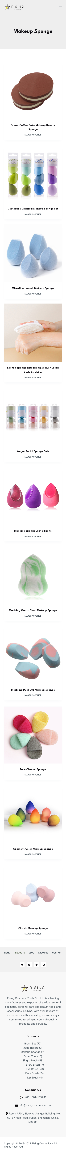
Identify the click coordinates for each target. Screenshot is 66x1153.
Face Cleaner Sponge (33, 769)
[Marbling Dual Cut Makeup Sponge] (33, 654)
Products (19, 953)
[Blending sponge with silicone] (33, 496)
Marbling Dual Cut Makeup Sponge (33, 690)
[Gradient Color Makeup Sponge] (33, 813)
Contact (57, 953)
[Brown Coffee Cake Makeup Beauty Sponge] (33, 90)
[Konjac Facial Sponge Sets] (33, 416)
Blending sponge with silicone (33, 531)
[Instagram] (36, 964)
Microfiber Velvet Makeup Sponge (33, 288)
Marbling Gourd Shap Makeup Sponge (33, 610)
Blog (31, 953)
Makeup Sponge (33, 135)
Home (7, 953)
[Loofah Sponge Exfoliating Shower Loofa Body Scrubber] (33, 333)
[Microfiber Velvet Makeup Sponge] (33, 253)
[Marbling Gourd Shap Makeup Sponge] (33, 575)
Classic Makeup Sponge (33, 928)
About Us (43, 953)
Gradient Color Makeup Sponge (33, 849)
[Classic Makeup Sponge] (33, 893)
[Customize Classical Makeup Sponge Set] (33, 174)
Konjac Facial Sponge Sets (33, 451)
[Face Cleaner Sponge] (33, 734)
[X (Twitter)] (29, 964)
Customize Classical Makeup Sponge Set (33, 209)
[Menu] (60, 7)
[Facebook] (22, 964)
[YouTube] (43, 964)
